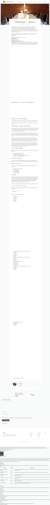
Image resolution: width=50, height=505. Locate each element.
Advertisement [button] (2, 497)
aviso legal (39, 433)
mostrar (17, 191)
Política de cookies (11, 449)
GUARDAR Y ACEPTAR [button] (3, 504)
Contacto (39, 432)
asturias (39, 435)
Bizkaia (31, 436)
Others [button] (1, 501)
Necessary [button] (1, 462)
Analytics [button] (1, 493)
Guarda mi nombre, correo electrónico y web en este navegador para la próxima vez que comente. (17, 417)
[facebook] (45, 432)
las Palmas (31, 433)
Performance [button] (2, 489)
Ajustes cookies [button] (2, 450)
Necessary (2, 463)
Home (30, 432)
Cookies (39, 434)
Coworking (5, 423)
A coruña (31, 434)
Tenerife (31, 435)
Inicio (2, 423)
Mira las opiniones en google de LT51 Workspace (18, 185)
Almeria (39, 436)
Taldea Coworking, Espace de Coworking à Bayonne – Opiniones (19, 395)
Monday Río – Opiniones (32, 395)
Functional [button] (1, 485)
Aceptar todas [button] (7, 450)
